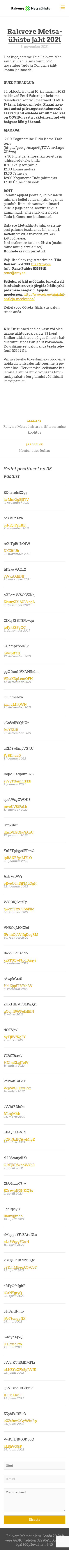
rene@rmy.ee (14, 273)
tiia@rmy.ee (41, 264)
